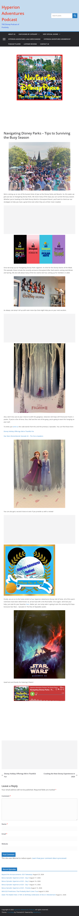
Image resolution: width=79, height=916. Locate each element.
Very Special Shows (50, 34)
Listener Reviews (30, 44)
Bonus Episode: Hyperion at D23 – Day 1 (15, 885)
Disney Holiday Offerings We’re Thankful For (19, 431)
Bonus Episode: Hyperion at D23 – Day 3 (15, 878)
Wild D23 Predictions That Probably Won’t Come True (20, 891)
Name (5, 824)
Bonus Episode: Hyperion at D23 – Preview (16, 888)
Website (5, 844)
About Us (11, 34)
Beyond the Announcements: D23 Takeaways (17, 874)
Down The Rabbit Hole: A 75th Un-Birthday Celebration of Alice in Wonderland (29, 895)
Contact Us (44, 44)
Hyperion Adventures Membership (57, 39)
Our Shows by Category (28, 34)
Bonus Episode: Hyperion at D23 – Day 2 (15, 881)
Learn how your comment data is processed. (49, 858)
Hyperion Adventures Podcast (13, 13)
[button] (38, 34)
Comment (6, 796)
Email (4, 834)
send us (15, 427)
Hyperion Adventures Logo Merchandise (24, 39)
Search (74, 15)
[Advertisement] (39, 115)
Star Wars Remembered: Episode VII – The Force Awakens (23, 436)
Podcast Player (14, 44)
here (27, 604)
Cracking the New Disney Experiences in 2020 (59, 775)
